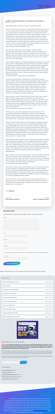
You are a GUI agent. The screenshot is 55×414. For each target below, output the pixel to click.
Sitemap (43, 271)
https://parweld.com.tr (21, 271)
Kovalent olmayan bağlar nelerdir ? (10, 297)
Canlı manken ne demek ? (13, 199)
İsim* (4, 233)
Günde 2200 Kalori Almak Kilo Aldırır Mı (9, 374)
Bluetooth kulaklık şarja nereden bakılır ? (11, 316)
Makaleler (11, 191)
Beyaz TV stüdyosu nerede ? (41, 199)
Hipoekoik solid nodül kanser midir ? (10, 312)
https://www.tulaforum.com (7, 271)
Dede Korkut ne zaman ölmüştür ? (10, 293)
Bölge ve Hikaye (44, 5)
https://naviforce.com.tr (34, 271)
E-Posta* (5, 239)
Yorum (4, 217)
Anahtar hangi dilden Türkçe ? (9, 305)
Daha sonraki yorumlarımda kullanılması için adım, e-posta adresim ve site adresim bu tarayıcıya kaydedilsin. (27, 252)
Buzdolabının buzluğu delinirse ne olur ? (11, 281)
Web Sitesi (5, 245)
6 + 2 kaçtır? (6, 256)
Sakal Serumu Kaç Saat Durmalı (8, 378)
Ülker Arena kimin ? (7, 285)
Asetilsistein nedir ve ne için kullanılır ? (11, 289)
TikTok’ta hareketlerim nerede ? (9, 309)
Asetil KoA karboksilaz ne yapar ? (10, 301)
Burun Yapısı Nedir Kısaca (7, 370)
